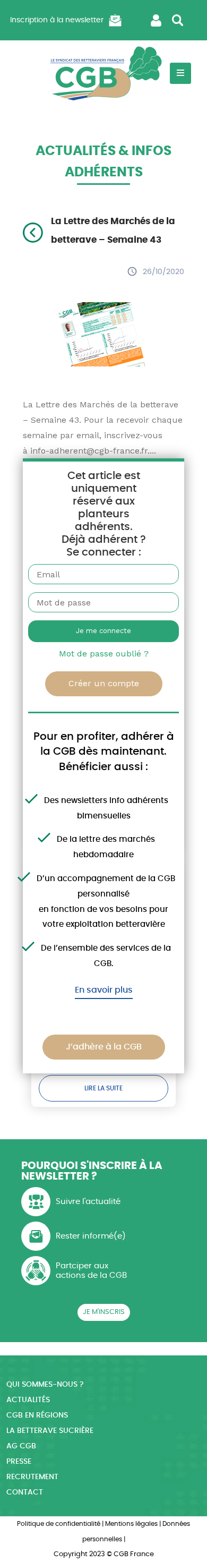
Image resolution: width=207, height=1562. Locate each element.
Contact (24, 1492)
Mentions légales (131, 1524)
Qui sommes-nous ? (45, 1384)
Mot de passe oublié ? (104, 653)
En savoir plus (104, 990)
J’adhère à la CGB (104, 1047)
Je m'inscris (104, 1312)
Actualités (28, 1400)
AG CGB (21, 1446)
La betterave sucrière (49, 1431)
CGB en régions (37, 1415)
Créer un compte (103, 683)
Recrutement (32, 1477)
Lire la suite (103, 1088)
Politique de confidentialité (58, 1524)
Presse (18, 1461)
